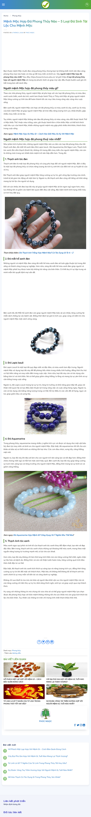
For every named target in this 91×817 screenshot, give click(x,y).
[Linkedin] (84, 725)
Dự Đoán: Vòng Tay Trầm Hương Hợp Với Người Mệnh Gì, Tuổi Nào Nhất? (40, 770)
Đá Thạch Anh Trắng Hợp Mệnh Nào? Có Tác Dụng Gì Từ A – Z (46, 253)
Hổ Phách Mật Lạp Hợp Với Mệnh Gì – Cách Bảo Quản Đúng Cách (37, 749)
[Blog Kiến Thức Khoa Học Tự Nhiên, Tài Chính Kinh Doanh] (45, 4)
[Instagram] (81, 725)
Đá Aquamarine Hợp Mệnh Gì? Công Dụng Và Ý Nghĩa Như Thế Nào (43, 535)
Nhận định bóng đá (12, 804)
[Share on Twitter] (43, 642)
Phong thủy (16, 16)
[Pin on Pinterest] (52, 642)
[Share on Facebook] (39, 642)
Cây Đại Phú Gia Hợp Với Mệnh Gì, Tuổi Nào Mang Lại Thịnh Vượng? (38, 756)
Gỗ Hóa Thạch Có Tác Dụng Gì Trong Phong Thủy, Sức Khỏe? (34, 777)
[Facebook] (75, 725)
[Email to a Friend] (48, 642)
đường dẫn (16, 653)
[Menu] (3, 4)
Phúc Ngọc (30, 32)
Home (6, 16)
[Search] (87, 5)
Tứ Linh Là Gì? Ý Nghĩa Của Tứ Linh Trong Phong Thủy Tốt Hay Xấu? (37, 763)
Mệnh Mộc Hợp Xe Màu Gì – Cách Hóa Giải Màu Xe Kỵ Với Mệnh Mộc (43, 134)
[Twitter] (78, 725)
